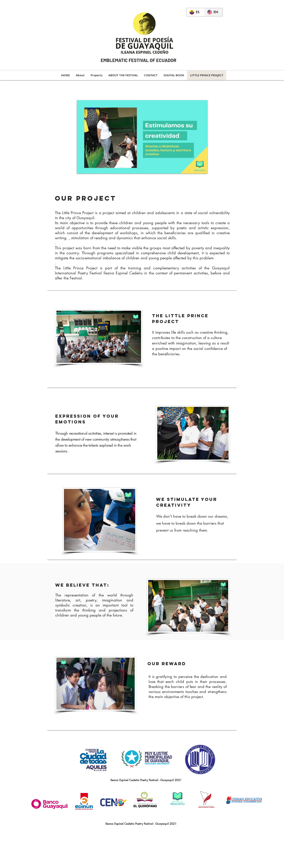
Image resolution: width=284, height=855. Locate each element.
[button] (203, 169)
